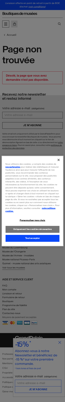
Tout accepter (32, 238)
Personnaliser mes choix (32, 220)
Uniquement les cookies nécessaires (32, 229)
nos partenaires (12, 167)
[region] (32, 201)
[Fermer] (58, 160)
